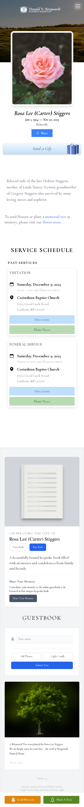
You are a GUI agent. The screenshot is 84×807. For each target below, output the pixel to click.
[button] (42, 710)
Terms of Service (51, 790)
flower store (52, 222)
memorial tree (55, 216)
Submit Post (42, 665)
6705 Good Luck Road (33, 304)
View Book (18, 547)
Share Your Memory (23, 598)
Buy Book (38, 547)
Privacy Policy (33, 790)
